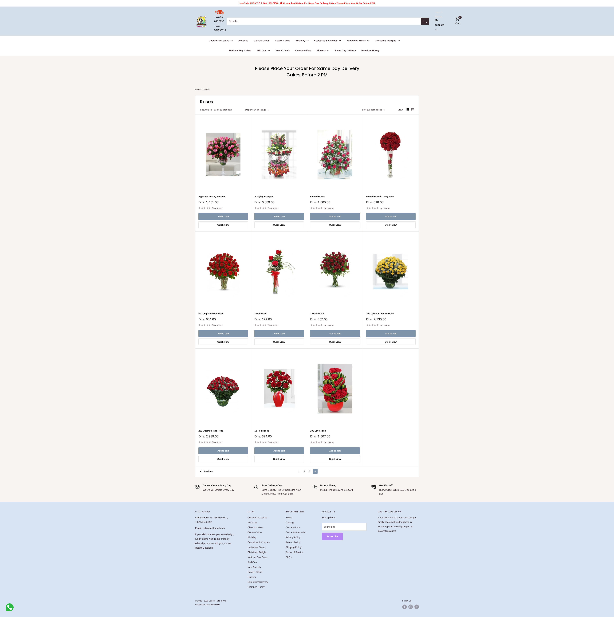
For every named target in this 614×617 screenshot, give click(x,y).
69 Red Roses (317, 196)
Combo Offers (303, 50)
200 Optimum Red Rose (210, 430)
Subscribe (332, 536)
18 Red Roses (261, 430)
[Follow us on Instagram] (410, 607)
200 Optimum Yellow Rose (380, 313)
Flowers (321, 50)
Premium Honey (370, 50)
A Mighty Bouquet (263, 196)
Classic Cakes (261, 40)
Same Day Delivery (345, 50)
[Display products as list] (412, 109)
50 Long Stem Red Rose (211, 313)
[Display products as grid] (407, 109)
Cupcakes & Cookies (325, 40)
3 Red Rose (260, 313)
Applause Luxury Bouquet (211, 196)
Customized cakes (219, 40)
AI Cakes (243, 40)
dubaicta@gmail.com (214, 528)
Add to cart (223, 216)
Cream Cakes (282, 40)
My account (439, 22)
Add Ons (261, 50)
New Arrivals (283, 50)
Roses (207, 89)
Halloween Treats (356, 40)
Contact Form (293, 527)
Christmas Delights (385, 40)
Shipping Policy (294, 547)
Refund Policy (293, 542)
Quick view (223, 225)
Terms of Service (294, 552)
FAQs (289, 557)
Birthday (300, 40)
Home (198, 89)
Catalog (290, 522)
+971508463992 (203, 522)
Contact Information (296, 532)
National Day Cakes (240, 50)
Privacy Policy (293, 537)
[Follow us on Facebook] (404, 607)
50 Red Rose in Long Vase (380, 196)
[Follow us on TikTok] (416, 607)
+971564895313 (218, 517)
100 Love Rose (318, 430)
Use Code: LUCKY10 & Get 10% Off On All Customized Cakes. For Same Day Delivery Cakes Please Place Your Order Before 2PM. (307, 3)
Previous (208, 471)
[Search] (425, 21)
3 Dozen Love (317, 313)
